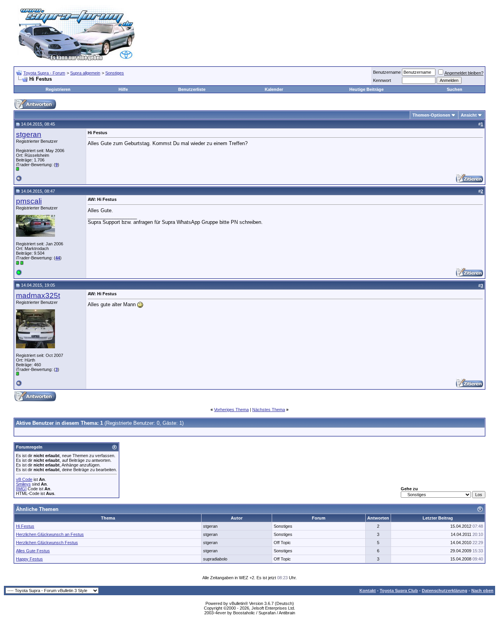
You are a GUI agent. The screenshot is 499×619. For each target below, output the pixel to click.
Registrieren (58, 89)
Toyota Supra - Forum (44, 73)
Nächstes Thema (268, 409)
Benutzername (387, 72)
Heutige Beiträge (366, 89)
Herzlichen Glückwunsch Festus (47, 542)
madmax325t (38, 295)
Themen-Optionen (431, 115)
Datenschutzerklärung (444, 590)
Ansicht (469, 115)
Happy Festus (29, 559)
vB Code (24, 479)
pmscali (29, 201)
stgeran (28, 134)
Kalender (274, 89)
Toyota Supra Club (399, 590)
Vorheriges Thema (231, 409)
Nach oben (482, 590)
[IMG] (21, 488)
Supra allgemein (85, 73)
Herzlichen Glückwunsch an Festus (50, 534)
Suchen (454, 89)
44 (57, 257)
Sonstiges (114, 73)
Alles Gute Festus (33, 550)
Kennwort (382, 80)
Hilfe (123, 89)
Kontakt (367, 590)
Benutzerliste (191, 89)
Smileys (23, 484)
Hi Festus (25, 526)
